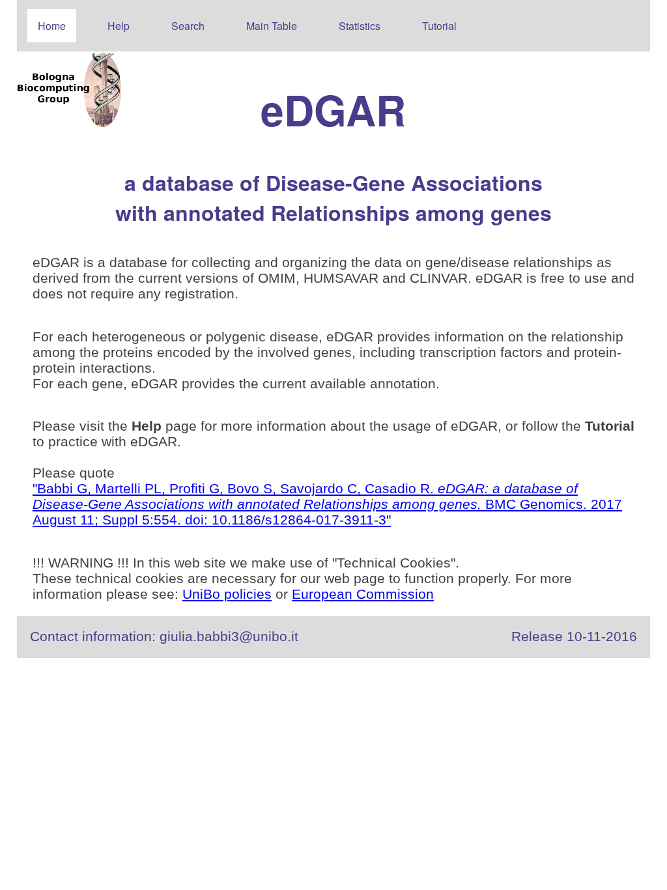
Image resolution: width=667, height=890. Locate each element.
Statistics (359, 25)
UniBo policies (227, 593)
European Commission (363, 593)
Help (118, 25)
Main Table (271, 25)
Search (188, 25)
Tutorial (439, 25)
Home (52, 25)
